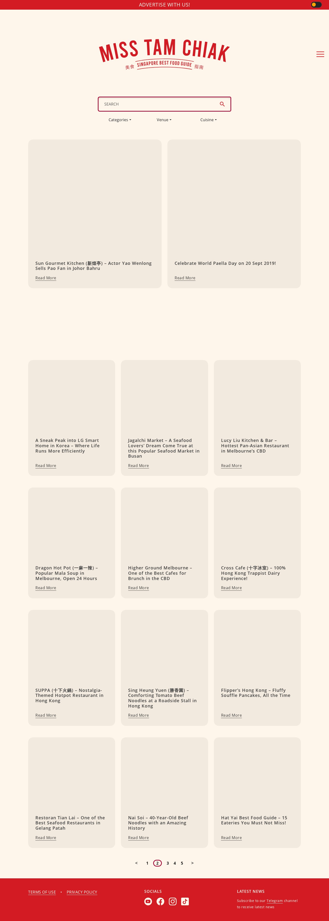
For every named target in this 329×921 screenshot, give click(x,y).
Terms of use (42, 892)
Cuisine (207, 119)
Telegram (275, 900)
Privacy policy (82, 892)
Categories (118, 119)
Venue (162, 119)
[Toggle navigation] (320, 54)
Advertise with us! (164, 4)
